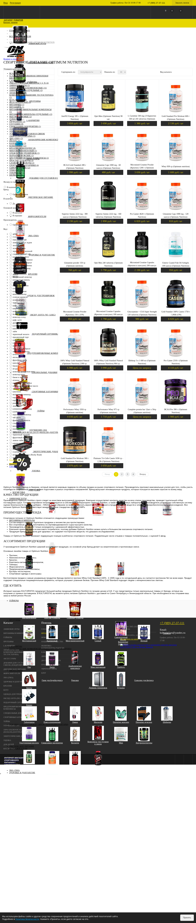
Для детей (8, 744)
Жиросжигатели (37, 216)
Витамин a (54, 562)
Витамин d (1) (16, 105)
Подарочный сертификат (46, 334)
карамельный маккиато (23, 400)
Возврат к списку (11, 59)
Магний (54, 582)
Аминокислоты (37, 44)
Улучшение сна (38, 430)
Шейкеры (167, 722)
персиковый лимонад (22, 415)
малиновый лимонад (22, 394)
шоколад (16, 346)
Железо (54, 571)
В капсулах (17, 213)
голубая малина (19, 452)
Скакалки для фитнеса (144, 680)
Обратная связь (49, 669)
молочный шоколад (21, 351)
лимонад (16, 406)
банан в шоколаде (20, 377)
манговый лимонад (21, 458)
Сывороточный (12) (19, 168)
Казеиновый (52, 641)
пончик (16, 429)
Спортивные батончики (45, 392)
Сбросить (13, 466)
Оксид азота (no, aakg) (43, 315)
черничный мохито (21, 334)
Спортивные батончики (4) (24, 165)
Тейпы (40, 411)
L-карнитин (33, 120)
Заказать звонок (182, 3)
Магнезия (98, 722)
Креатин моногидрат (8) (22, 148)
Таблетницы (29, 722)
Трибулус (121, 667)
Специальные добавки (44, 372)
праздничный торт (21, 337)
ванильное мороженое (22, 383)
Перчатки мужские (144, 722)
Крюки (29, 705)
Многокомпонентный (75, 641)
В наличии (11, 187)
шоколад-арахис (19, 449)
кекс (14, 308)
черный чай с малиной (22, 251)
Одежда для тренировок (41, 296)
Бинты (29, 688)
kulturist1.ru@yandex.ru (172, 632)
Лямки (75, 722)
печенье (16, 380)
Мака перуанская (98, 667)
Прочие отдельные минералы (54, 597)
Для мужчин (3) (17, 131)
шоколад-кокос (19, 374)
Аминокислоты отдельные (144, 517)
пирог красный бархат (22, 263)
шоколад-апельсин (21, 286)
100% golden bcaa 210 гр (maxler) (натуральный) (39, 432)
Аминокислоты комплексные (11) (28, 88)
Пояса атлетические (52, 722)
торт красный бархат (21, 349)
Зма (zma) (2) (16, 138)
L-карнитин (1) (17, 81)
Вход (5, 3)
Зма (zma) (33, 236)
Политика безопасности (27, 919)
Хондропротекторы (144, 743)
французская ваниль (21, 420)
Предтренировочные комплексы (45, 353)
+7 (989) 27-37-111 (172, 623)
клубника (17, 343)
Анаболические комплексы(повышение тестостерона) (40, 649)
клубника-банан (20, 291)
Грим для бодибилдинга (52, 680)
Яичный (144, 641)
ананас (15, 274)
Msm (121, 743)
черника (16, 303)
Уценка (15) (15, 173)
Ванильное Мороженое (23, 260)
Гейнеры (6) (15, 119)
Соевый (98, 641)
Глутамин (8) (16, 124)
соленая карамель (20, 297)
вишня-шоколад (19, 294)
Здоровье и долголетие (42, 255)
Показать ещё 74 (16, 460)
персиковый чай (20, 240)
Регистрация (15, 3)
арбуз (15, 234)
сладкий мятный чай (21, 254)
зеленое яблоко (19, 248)
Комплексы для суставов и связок (98, 743)
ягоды (15, 369)
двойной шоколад (20, 323)
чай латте (17, 417)
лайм (15, 331)
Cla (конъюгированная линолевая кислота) (29, 767)
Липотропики (75, 767)
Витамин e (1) (16, 107)
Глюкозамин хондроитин (52, 743)
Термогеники (98, 767)
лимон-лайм (18, 440)
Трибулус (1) (16, 170)
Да (14, 204)
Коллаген (75, 743)
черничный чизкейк (21, 435)
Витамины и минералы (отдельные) (52, 558)
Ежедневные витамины (31, 585)
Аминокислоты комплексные (121, 517)
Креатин (32, 274)
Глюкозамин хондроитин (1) (25, 126)
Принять (187, 917)
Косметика (19, 492)
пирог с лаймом (19, 283)
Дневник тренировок (98, 688)
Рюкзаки (75, 680)
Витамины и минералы (22, 520)
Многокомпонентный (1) (23, 151)
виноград (17, 426)
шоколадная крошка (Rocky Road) (27, 455)
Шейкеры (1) (16, 175)
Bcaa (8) (13, 73)
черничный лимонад (21, 268)
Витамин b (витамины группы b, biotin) (54, 565)
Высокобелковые (29, 618)
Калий (54, 575)
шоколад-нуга (19, 300)
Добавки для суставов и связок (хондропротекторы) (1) (27, 135)
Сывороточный (121, 637)
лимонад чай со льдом (22, 243)
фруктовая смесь (20, 360)
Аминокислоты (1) (19, 85)
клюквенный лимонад (22, 409)
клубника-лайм (19, 326)
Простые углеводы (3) (21, 160)
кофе (15, 306)
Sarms (52, 667)
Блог (43, 673)
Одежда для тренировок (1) (24, 153)
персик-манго (19, 340)
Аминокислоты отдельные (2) (26, 90)
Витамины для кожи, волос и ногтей (29, 539)
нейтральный (18, 271)
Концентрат (123, 642)
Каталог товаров (13, 20)
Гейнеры (14, 601)
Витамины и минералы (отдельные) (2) (30, 114)
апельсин (17, 357)
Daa (29, 667)
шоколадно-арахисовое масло (25, 386)
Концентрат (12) (17, 146)
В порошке (17, 216)
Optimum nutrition (20, 194)
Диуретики (52, 767)
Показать (13, 464)
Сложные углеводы (75, 618)
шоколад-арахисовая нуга (24, 372)
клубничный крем (20, 446)
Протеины (35, 101)
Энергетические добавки (47, 452)
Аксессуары (15, 671)
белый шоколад (19, 314)
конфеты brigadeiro (21, 257)
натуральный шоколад (22, 277)
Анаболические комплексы (75, 667)
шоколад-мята (19, 311)
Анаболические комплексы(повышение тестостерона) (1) (31, 95)
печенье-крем (18, 354)
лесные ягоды (18, 245)
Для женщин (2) (18, 129)
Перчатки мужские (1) (21, 156)
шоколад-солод (19, 317)
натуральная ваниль (21, 280)
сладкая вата (18, 423)
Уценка (36, 471)
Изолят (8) (14, 141)
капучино (17, 392)
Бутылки (121, 688)
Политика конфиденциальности (52, 647)
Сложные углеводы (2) (21, 163)
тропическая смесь (21, 389)
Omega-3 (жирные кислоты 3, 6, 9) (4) (29, 83)
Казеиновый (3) (17, 143)
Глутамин (167, 517)
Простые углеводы (52, 618)
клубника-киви (19, 412)
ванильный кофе (20, 329)
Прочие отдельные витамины (54, 586)
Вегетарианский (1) (20, 102)
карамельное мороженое (23, 443)
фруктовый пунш (20, 437)
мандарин (17, 432)
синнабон (17, 288)
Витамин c (54, 569)
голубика (17, 237)
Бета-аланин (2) (18, 100)
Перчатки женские (121, 722)
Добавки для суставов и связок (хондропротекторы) (38, 724)
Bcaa (98, 517)
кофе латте (17, 320)
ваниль (16, 363)
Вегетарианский (29, 641)
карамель (16, 397)
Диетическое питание (40, 197)
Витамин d (54, 573)
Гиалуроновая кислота (29, 743)
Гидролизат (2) (17, 122)
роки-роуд (17, 403)
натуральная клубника (22, 265)
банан (15, 366)
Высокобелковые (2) (20, 117)
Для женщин (31, 575)
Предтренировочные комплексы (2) (29, 158)
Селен (54, 589)
